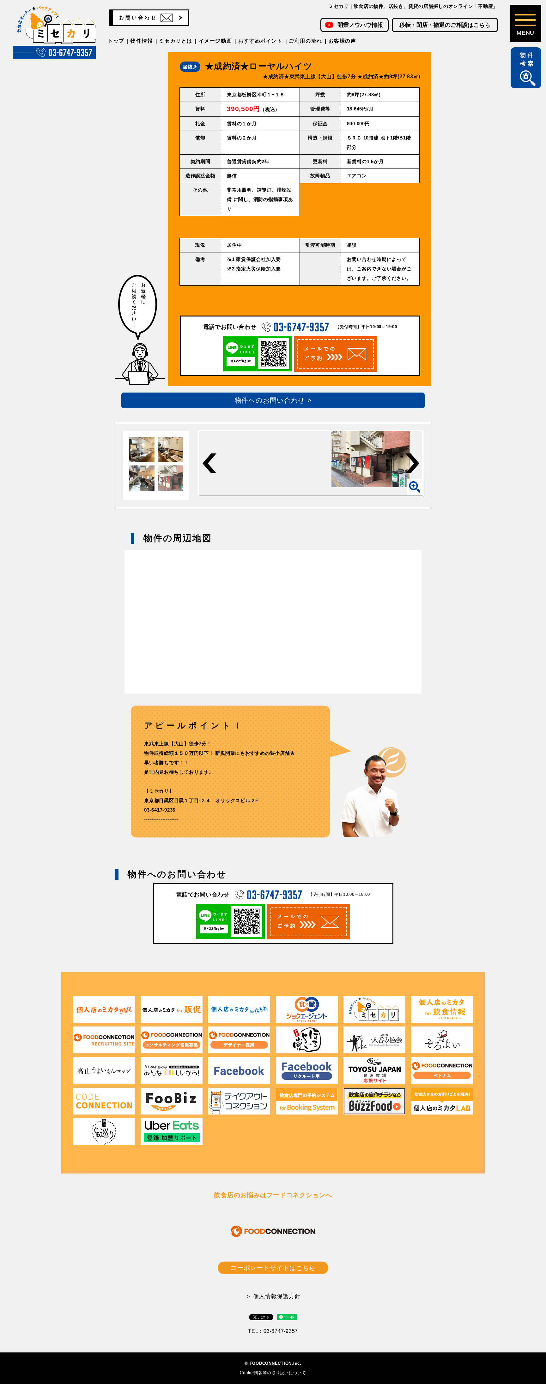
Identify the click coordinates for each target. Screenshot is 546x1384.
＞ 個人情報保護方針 (273, 1296)
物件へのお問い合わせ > (273, 400)
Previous (209, 463)
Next (412, 463)
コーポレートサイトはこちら (273, 1267)
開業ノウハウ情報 (360, 25)
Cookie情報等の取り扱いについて (273, 1372)
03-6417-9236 (159, 810)
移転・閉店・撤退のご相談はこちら (444, 25)
